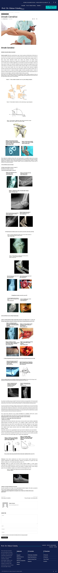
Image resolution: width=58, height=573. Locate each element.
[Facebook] (53, 2)
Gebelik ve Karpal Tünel (32, 559)
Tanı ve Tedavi (46, 559)
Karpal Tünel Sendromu (32, 557)
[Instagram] (55, 2)
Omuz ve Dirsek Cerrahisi (9, 12)
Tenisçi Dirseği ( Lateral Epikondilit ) (30, 498)
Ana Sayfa (2, 12)
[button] (49, 2)
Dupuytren (30, 561)
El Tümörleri (46, 557)
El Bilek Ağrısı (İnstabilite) (5, 498)
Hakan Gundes (12, 503)
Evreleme (45, 561)
